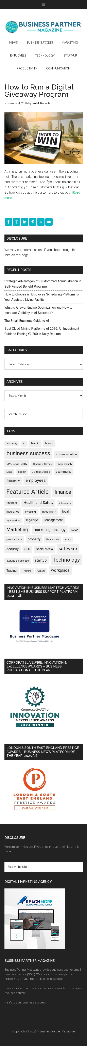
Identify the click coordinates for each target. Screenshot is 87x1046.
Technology (66, 560)
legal (65, 511)
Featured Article (27, 491)
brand (49, 443)
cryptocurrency (16, 464)
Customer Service (42, 464)
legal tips (32, 520)
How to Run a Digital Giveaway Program (38, 90)
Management (53, 520)
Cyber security (64, 464)
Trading (11, 571)
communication (66, 454)
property (34, 539)
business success (28, 453)
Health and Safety (38, 502)
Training (27, 570)
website (41, 571)
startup (41, 560)
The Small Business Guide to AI (26, 321)
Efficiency (13, 481)
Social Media (44, 549)
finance (62, 492)
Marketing (17, 529)
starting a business (17, 560)
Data (9, 471)
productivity (14, 539)
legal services (13, 520)
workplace (60, 570)
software (68, 548)
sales (68, 539)
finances (12, 502)
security (12, 549)
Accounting (11, 443)
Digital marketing (41, 472)
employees (35, 480)
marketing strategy (50, 529)
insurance (12, 511)
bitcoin (35, 443)
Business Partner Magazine (43, 26)
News (74, 530)
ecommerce (63, 471)
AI (24, 443)
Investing (30, 511)
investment (49, 511)
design (22, 471)
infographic (65, 503)
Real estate (52, 539)
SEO (27, 549)
